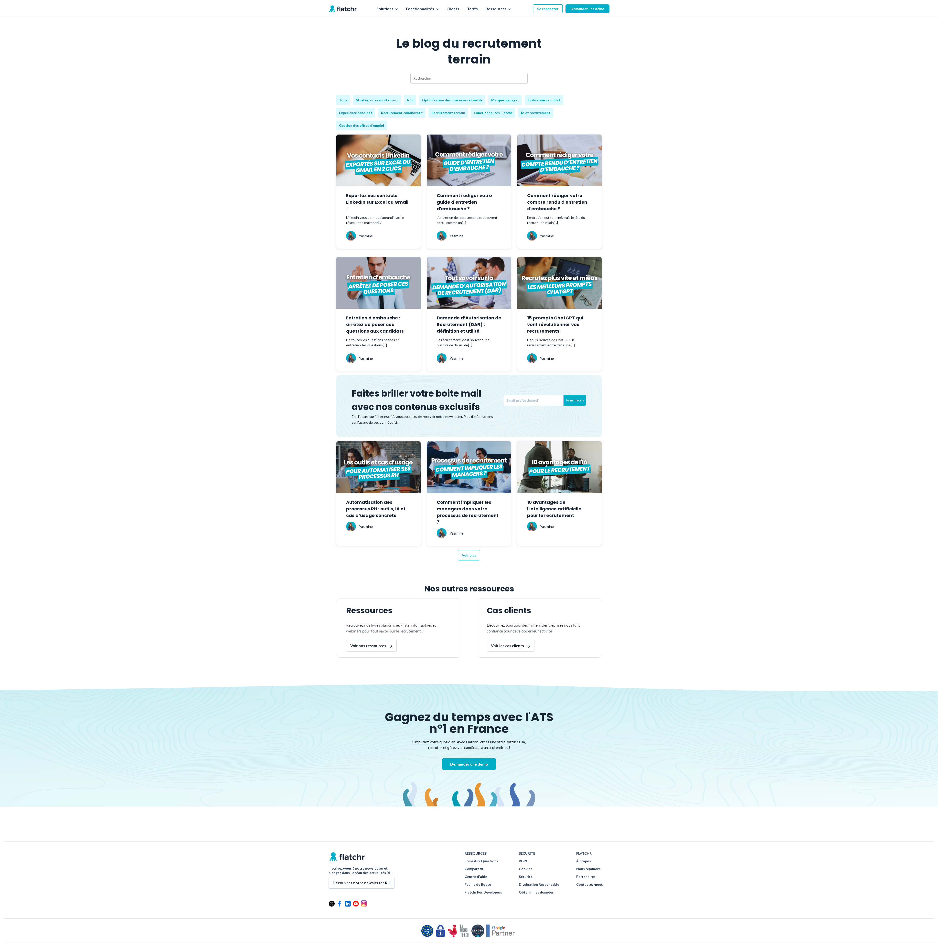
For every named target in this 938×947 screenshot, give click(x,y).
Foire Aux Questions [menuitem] (481, 861)
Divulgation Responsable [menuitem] (539, 884)
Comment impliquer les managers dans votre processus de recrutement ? (468, 512)
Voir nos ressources (368, 645)
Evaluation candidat (544, 100)
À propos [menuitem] (583, 861)
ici (395, 422)
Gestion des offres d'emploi (361, 125)
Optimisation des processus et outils (452, 100)
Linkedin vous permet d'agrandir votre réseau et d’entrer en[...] (375, 220)
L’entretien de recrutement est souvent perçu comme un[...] (467, 220)
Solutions (385, 9)
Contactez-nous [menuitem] (589, 884)
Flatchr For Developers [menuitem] (483, 892)
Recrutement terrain (448, 113)
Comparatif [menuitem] (474, 869)
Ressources (496, 9)
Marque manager (505, 100)
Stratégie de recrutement (377, 100)
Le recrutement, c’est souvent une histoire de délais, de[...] (463, 342)
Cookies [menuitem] (525, 869)
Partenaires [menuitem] (586, 876)
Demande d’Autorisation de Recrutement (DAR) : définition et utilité (469, 324)
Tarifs (472, 9)
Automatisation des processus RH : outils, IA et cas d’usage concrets (375, 508)
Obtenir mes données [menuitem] (536, 892)
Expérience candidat (355, 113)
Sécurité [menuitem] (526, 876)
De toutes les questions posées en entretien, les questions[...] (373, 342)
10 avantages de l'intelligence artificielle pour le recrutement (554, 508)
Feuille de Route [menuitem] (478, 884)
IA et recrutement (535, 113)
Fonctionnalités (420, 9)
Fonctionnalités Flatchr (493, 113)
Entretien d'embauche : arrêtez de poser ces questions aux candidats (375, 324)
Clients (453, 9)
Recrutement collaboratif (402, 113)
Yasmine (366, 235)
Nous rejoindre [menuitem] (588, 869)
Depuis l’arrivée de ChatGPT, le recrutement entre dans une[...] (551, 342)
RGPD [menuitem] (524, 861)
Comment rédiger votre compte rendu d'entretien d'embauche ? (557, 202)
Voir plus (469, 555)
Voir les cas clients (507, 645)
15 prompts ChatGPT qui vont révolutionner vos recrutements (555, 324)
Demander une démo (587, 9)
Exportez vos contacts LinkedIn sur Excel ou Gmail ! (377, 202)
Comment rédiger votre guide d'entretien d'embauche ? (464, 202)
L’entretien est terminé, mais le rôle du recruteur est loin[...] (556, 220)
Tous (343, 100)
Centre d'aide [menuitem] (476, 876)
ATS (410, 100)
